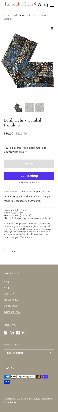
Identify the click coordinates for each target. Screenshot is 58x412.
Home (7, 15)
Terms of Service (12, 311)
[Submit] (49, 352)
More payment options (29, 183)
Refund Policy (11, 305)
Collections (18, 15)
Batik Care (9, 293)
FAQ (6, 287)
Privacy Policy (11, 299)
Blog (6, 281)
